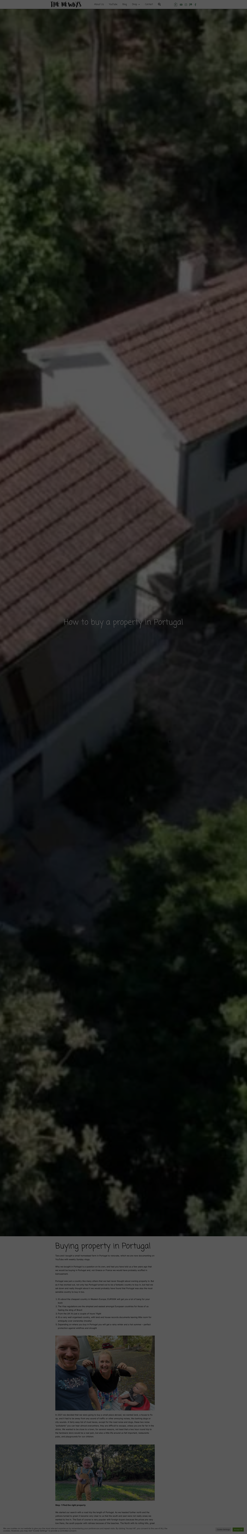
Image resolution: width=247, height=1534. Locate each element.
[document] (123, 767)
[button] (170, 741)
